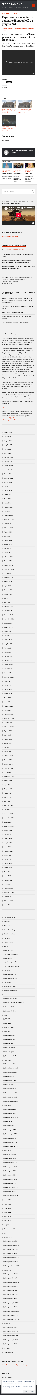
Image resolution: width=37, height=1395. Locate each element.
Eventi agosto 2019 (12, 962)
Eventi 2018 (8, 950)
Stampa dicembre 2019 (12, 1282)
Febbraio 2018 (8, 851)
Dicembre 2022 (8, 615)
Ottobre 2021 (8, 673)
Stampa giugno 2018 (11, 1249)
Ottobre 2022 (8, 623)
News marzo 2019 (10, 1138)
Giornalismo (7, 982)
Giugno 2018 (8, 838)
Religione (6, 1224)
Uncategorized (8, 1352)
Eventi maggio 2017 (11, 978)
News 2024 (7, 1212)
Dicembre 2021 (8, 664)
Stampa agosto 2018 (11, 1241)
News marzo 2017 (10, 1056)
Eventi (6, 946)
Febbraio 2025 (8, 507)
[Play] (4, 223)
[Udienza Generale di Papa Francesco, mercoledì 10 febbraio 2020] (9, 104)
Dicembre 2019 (8, 764)
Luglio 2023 (7, 586)
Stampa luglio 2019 (11, 1298)
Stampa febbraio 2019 (11, 1286)
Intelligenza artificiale (10, 990)
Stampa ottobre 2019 (11, 1315)
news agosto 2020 (10, 1154)
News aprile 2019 (10, 1113)
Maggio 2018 (8, 843)
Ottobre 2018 (8, 822)
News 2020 (7, 1150)
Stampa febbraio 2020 (11, 1331)
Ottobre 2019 (8, 772)
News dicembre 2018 (11, 1068)
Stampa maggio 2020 (11, 1340)
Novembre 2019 (9, 768)
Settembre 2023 (9, 577)
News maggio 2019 (11, 1134)
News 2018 (7, 1060)
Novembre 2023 (9, 569)
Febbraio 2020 (8, 755)
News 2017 (7, 1031)
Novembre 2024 (9, 519)
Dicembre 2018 (8, 814)
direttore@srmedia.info (10, 420)
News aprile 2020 (10, 1158)
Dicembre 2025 (8, 465)
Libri (5, 1015)
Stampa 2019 (8, 1270)
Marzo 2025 (7, 503)
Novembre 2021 (9, 668)
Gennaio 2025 (8, 511)
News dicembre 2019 (11, 1117)
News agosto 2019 (10, 1109)
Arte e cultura (8, 926)
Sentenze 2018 (9, 1007)
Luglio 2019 (7, 784)
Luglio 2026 (7, 436)
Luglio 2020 (7, 735)
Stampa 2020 (8, 1323)
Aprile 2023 (7, 598)
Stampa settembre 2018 (12, 1266)
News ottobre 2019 (11, 1142)
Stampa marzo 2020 (11, 1344)
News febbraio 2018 (11, 1072)
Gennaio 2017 (8, 884)
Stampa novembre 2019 (12, 1311)
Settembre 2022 (9, 627)
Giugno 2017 (8, 863)
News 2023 (7, 1208)
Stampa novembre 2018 (12, 1257)
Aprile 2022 (7, 648)
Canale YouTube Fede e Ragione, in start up (14, 1365)
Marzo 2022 (7, 652)
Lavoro (6, 995)
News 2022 (7, 1204)
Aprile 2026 (7, 449)
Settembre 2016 (9, 901)
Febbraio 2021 (8, 706)
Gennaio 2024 (8, 561)
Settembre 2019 (9, 776)
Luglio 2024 (7, 536)
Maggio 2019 (8, 793)
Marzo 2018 (7, 847)
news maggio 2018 (10, 1084)
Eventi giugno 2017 (11, 974)
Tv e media (7, 1348)
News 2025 (7, 1216)
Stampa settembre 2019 (12, 1319)
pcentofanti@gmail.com (10, 418)
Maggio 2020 (8, 743)
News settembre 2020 (11, 1195)
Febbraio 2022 (8, 656)
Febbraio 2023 (8, 606)
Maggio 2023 (8, 594)
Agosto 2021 (8, 681)
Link (3, 407)
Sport (5, 1233)
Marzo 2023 (7, 602)
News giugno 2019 (10, 1125)
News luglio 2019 (10, 1130)
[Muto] (30, 223)
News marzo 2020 (10, 1183)
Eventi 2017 (7, 970)
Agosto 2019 (8, 780)
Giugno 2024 (8, 540)
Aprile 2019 (7, 797)
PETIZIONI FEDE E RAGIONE (14, 249)
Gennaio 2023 (8, 610)
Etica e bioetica (8, 942)
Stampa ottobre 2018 (11, 1261)
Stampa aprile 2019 (11, 1278)
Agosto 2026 (8, 432)
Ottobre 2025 (8, 474)
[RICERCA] (32, 191)
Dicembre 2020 (8, 714)
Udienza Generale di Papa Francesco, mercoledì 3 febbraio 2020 (24, 110)
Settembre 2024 (9, 528)
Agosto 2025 (8, 482)
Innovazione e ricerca (10, 986)
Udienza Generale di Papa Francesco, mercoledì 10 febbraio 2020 (8, 110)
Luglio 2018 (7, 834)
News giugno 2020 (10, 1171)
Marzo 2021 (7, 702)
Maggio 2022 (8, 644)
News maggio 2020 (11, 1179)
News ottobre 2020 (11, 1191)
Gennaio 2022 (8, 660)
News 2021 (7, 1200)
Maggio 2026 (8, 445)
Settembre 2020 (9, 727)
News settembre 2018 (11, 1101)
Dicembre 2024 (8, 515)
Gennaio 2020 (8, 760)
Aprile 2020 (7, 747)
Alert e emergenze (9, 917)
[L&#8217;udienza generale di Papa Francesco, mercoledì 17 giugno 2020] (9, 120)
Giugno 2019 (8, 789)
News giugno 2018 (10, 1076)
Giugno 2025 (8, 490)
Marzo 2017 (7, 876)
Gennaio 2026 (8, 461)
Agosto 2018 (8, 830)
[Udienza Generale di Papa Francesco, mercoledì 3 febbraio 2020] (25, 104)
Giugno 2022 (8, 639)
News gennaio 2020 (11, 1167)
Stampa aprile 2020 (11, 1327)
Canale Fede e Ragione (9, 14)
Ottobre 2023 (8, 573)
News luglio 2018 (10, 1080)
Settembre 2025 (9, 478)
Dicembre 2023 (8, 565)
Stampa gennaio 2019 (11, 1290)
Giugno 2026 (8, 441)
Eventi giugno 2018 (12, 954)
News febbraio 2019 (11, 1121)
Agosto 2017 (8, 855)
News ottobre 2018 (11, 1097)
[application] (18, 215)
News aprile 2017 (10, 1039)
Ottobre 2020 (8, 722)
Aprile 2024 (7, 548)
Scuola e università (9, 1229)
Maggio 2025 (8, 494)
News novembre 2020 (11, 1187)
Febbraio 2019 (8, 805)
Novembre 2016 (9, 892)
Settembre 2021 (9, 677)
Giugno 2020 (8, 739)
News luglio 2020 (10, 1175)
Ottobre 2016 (8, 896)
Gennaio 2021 (8, 710)
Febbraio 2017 (8, 880)
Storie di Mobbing (10, 1011)
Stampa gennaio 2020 (11, 1335)
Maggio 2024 (8, 544)
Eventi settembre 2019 (13, 966)
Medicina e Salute (9, 1027)
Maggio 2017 (8, 867)
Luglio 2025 (7, 486)
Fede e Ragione (12, 4)
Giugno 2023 (8, 590)
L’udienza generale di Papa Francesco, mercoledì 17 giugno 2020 (9, 128)
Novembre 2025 (9, 470)
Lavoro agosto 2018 (11, 998)
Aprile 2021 (7, 698)
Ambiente (7, 921)
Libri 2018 (8, 1019)
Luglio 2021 (7, 685)
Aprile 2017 (7, 872)
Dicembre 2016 (8, 888)
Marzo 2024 (7, 552)
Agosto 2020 (8, 731)
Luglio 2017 (7, 859)
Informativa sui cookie (8, 1387)
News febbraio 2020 (11, 1162)
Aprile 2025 (7, 499)
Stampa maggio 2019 (11, 1303)
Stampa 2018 (8, 1237)
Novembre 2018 (9, 818)
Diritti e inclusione (9, 934)
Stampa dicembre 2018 (12, 1245)
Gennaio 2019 (8, 809)
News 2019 (7, 1105)
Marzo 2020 (7, 751)
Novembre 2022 (9, 619)
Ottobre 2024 (8, 523)
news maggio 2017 (10, 1051)
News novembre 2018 (11, 1093)
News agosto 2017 (10, 1035)
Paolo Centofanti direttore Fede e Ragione (15, 28)
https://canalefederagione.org (10, 236)
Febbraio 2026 (8, 457)
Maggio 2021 (8, 693)
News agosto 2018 (10, 1064)
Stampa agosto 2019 (11, 1274)
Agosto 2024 (8, 532)
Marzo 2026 (7, 453)
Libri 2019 (8, 1023)
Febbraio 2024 (8, 557)
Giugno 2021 (8, 689)
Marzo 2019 (7, 801)
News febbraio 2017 (11, 1043)
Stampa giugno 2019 (11, 1294)
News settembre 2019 (11, 1146)
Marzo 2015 (7, 905)
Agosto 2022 (8, 631)
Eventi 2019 (8, 958)
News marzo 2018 (10, 1088)
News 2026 (7, 1220)
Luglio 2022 (7, 635)
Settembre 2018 (9, 826)
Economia (7, 938)
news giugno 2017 (10, 1047)
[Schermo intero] (33, 223)
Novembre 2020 (9, 718)
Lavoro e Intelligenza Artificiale (14, 1002)
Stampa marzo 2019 (11, 1307)
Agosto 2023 (8, 581)
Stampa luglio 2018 (11, 1253)
